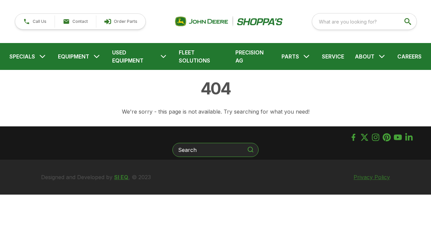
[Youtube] (398, 137)
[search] (408, 21)
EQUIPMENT (73, 56)
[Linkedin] (409, 137)
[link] (120, 21)
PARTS (290, 56)
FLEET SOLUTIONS (194, 56)
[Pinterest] (387, 137)
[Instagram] (375, 137)
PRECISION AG (249, 56)
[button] (35, 21)
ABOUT (364, 56)
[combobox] (364, 21)
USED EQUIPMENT (127, 56)
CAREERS (409, 56)
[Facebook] (353, 137)
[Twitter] (364, 137)
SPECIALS (22, 56)
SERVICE (333, 56)
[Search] (250, 149)
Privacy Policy (372, 177)
